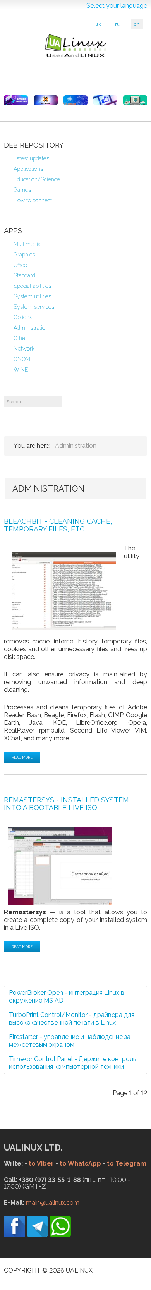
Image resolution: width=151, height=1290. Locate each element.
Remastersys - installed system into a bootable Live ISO (66, 804)
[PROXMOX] (46, 100)
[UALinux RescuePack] (135, 100)
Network (24, 349)
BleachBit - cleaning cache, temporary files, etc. (58, 525)
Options (23, 317)
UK (98, 24)
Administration (31, 328)
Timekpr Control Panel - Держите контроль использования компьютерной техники (72, 1062)
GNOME (24, 359)
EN (137, 24)
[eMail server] (75, 100)
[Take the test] (105, 100)
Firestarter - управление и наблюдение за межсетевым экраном (69, 1040)
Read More (22, 757)
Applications (28, 169)
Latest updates (31, 158)
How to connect (33, 200)
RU (117, 24)
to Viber (41, 1163)
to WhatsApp (80, 1163)
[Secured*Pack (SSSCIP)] (16, 100)
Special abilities (32, 286)
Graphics (24, 254)
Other (20, 338)
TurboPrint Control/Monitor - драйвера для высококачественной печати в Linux (71, 1018)
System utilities (32, 296)
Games (22, 190)
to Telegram (126, 1163)
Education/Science (37, 179)
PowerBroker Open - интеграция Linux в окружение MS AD (66, 996)
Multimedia (27, 244)
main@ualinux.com (52, 1202)
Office (20, 265)
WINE (21, 369)
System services (34, 307)
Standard (24, 275)
